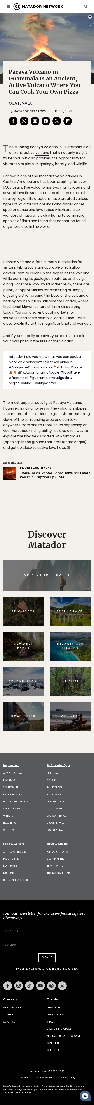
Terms (53, 582)
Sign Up (77, 571)
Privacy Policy (73, 582)
